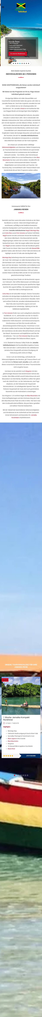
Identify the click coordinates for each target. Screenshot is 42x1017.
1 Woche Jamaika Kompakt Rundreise (16, 718)
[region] (21, 33)
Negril (28, 230)
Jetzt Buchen (30, 756)
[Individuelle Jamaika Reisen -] (21, 7)
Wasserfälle (35, 248)
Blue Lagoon (12, 738)
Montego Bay (34, 230)
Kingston (29, 371)
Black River (11, 749)
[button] (13, 63)
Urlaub (22, 108)
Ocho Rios (8, 233)
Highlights (6, 727)
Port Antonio (20, 233)
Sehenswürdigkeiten (9, 147)
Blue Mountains (32, 395)
